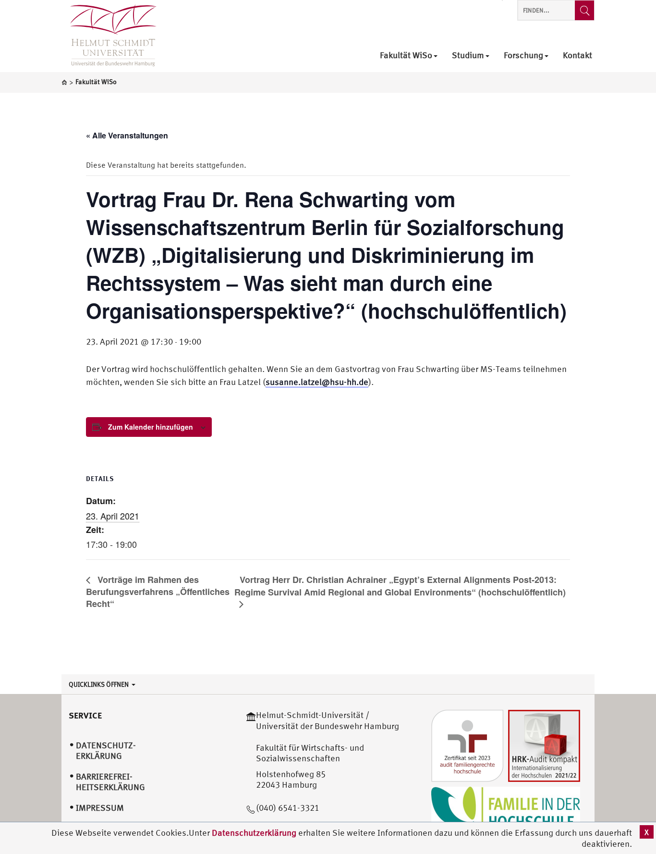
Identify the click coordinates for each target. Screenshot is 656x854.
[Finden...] (584, 10)
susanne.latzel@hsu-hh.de (317, 382)
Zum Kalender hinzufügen (150, 427)
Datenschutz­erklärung (106, 750)
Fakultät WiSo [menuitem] (406, 55)
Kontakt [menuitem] (577, 55)
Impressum (100, 808)
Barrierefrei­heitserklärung (110, 781)
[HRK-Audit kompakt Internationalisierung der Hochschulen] (544, 745)
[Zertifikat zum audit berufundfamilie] (467, 745)
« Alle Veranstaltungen (127, 135)
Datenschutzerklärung (254, 833)
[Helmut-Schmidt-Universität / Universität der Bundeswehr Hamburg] (109, 36)
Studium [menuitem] (468, 55)
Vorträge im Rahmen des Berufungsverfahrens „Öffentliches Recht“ (158, 591)
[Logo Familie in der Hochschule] (505, 810)
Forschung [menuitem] (523, 55)
